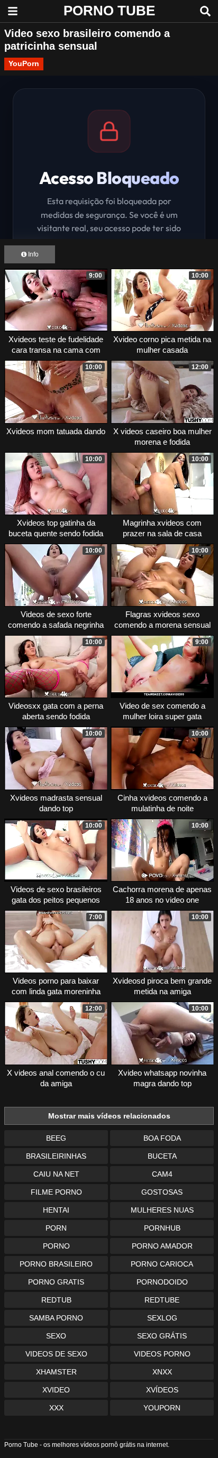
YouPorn (23, 63)
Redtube (161, 1300)
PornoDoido (162, 1282)
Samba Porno (56, 1318)
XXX (56, 1408)
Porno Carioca (162, 1264)
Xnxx (162, 1372)
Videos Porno (162, 1354)
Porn (56, 1228)
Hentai (56, 1210)
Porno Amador (162, 1246)
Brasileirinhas (56, 1156)
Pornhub (162, 1228)
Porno (56, 1246)
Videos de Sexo (56, 1354)
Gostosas (162, 1192)
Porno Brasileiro (56, 1264)
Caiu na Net (56, 1174)
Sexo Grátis (162, 1336)
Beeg (56, 1138)
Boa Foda (162, 1138)
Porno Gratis (56, 1282)
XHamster (56, 1372)
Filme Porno (56, 1192)
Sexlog (162, 1318)
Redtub (56, 1300)
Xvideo (56, 1390)
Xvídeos (162, 1390)
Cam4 (162, 1174)
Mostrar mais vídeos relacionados (109, 1116)
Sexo (56, 1336)
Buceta (162, 1156)
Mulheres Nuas (162, 1210)
